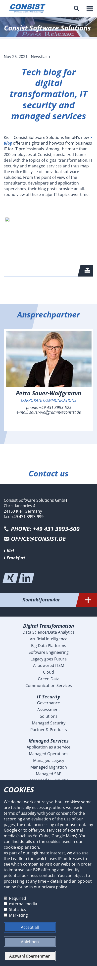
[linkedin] (26, 578)
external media (23, 903)
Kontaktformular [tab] (41, 599)
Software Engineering (49, 652)
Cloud (48, 672)
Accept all (30, 927)
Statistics (17, 909)
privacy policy (54, 887)
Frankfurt (16, 558)
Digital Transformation (48, 626)
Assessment (48, 709)
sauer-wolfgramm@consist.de (55, 412)
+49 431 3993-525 (55, 407)
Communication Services (48, 685)
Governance (48, 703)
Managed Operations (48, 753)
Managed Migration (48, 767)
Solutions (48, 716)
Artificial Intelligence (48, 639)
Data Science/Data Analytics (48, 632)
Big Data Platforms (48, 645)
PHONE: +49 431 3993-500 (45, 529)
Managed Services (49, 741)
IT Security (48, 696)
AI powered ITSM (48, 665)
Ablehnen (30, 941)
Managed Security (48, 723)
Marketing (18, 915)
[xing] (10, 578)
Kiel (10, 551)
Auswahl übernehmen (29, 956)
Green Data (48, 679)
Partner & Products (48, 729)
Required (17, 898)
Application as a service (48, 747)
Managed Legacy (48, 760)
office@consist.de (38, 539)
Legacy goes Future (49, 659)
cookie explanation (21, 847)
